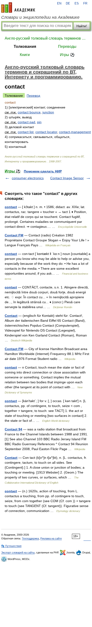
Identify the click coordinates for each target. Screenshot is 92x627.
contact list (25, 132)
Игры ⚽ (67, 55)
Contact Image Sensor (67, 178)
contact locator (46, 132)
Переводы (67, 47)
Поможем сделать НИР (43, 171)
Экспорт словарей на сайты (18, 552)
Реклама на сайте (51, 538)
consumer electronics (28, 178)
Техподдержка (30, 538)
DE (68, 3)
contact (11, 207)
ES (77, 3)
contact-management (75, 132)
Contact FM (14, 235)
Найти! (81, 26)
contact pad (26, 122)
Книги (25, 55)
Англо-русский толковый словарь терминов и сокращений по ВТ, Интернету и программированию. (46, 38)
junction (48, 112)
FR (85, 3)
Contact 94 (13, 429)
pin (39, 122)
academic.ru (18, 7)
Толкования (25, 47)
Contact (11, 315)
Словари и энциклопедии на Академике (40, 17)
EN (59, 3)
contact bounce (29, 112)
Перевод (33, 95)
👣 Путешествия (11, 546)
